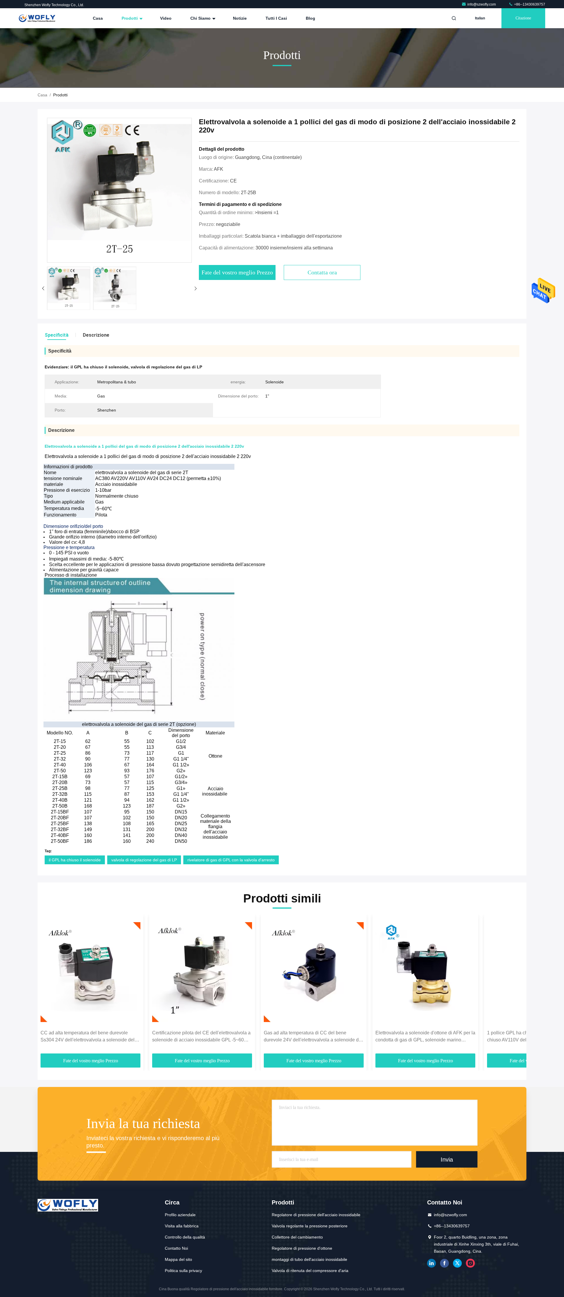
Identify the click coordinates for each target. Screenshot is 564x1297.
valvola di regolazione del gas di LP (144, 860)
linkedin (431, 1263)
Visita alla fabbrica (182, 1226)
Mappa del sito (178, 1259)
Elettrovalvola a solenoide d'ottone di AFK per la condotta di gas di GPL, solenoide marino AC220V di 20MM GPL (425, 1036)
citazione (523, 18)
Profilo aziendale (180, 1214)
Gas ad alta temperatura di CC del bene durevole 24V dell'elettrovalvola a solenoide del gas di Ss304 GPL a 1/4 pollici (313, 1036)
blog (310, 18)
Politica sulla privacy (183, 1270)
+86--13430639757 (529, 4)
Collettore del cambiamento (297, 1237)
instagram (470, 1263)
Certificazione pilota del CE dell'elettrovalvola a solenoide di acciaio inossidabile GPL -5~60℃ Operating (201, 1036)
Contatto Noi (176, 1248)
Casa (98, 18)
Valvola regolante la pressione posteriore (310, 1226)
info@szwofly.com (482, 4)
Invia (447, 1159)
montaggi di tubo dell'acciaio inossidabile (309, 1259)
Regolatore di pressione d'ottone (302, 1248)
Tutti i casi (276, 18)
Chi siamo (201, 18)
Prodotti (130, 18)
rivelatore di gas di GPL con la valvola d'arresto (231, 860)
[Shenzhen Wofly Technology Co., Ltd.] (37, 18)
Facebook (444, 1263)
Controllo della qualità (185, 1237)
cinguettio (457, 1263)
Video (166, 18)
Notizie (240, 18)
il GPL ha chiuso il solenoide (75, 860)
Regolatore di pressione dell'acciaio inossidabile (316, 1214)
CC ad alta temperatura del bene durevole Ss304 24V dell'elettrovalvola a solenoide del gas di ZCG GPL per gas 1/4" (88, 1036)
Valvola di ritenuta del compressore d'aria (310, 1270)
